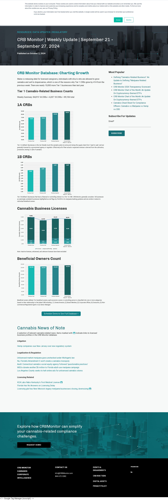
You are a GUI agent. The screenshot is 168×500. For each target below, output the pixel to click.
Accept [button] (118, 20)
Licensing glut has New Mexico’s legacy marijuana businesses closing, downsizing (52, 389)
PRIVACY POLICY (100, 486)
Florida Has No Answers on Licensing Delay (36, 385)
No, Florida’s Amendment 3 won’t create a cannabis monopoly (43, 361)
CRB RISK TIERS (99, 476)
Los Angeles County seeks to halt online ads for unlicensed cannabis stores (50, 370)
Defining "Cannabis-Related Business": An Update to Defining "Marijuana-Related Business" (131, 80)
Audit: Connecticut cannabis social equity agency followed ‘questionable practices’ (52, 364)
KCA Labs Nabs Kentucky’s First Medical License (38, 382)
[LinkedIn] (131, 472)
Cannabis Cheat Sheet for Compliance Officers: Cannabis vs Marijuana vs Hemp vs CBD (131, 106)
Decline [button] (128, 20)
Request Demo (34, 445)
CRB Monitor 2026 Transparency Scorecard (132, 87)
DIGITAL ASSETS (100, 481)
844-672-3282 (60, 476)
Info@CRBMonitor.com (64, 473)
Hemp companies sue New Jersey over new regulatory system (44, 346)
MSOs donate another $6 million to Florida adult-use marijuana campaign (48, 367)
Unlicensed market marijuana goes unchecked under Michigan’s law (46, 358)
